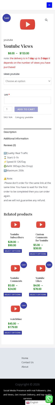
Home (25, 358)
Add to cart (26, 109)
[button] (46, 20)
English (34, 402)
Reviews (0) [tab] (10, 145)
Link (7, 94)
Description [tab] (10, 132)
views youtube (12, 74)
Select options (13, 251)
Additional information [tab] (16, 138)
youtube (8, 39)
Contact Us (28, 362)
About (25, 366)
